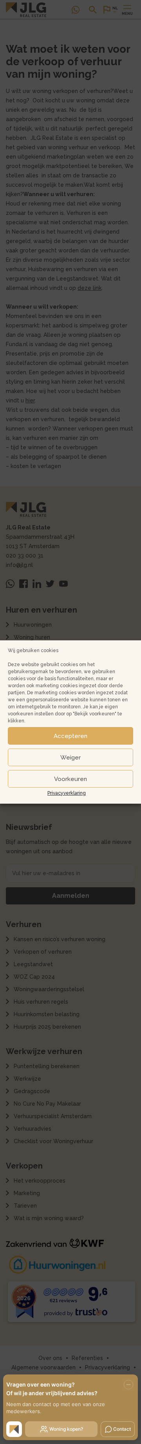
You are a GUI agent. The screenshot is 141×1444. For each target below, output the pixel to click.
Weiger (70, 757)
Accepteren (70, 736)
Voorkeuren (70, 779)
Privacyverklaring (66, 793)
